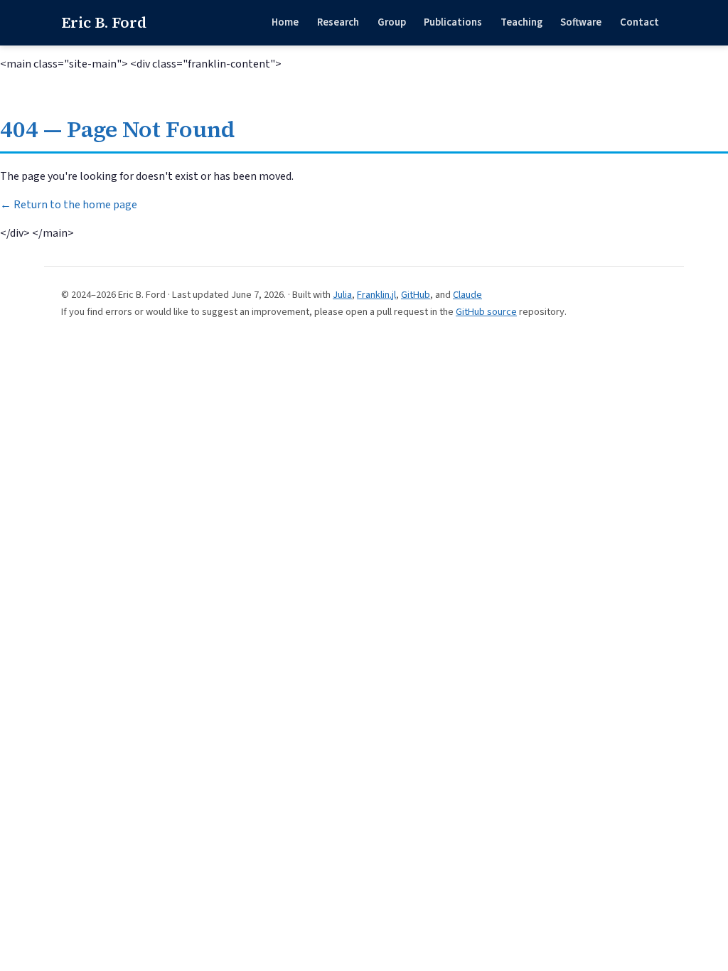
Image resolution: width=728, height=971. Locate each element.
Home (285, 22)
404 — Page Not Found (117, 129)
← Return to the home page (68, 205)
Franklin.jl (376, 294)
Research (338, 22)
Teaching (521, 22)
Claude (467, 294)
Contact (639, 22)
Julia (342, 294)
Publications (453, 22)
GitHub (415, 294)
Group (392, 22)
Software (580, 22)
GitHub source (486, 311)
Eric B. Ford (103, 22)
